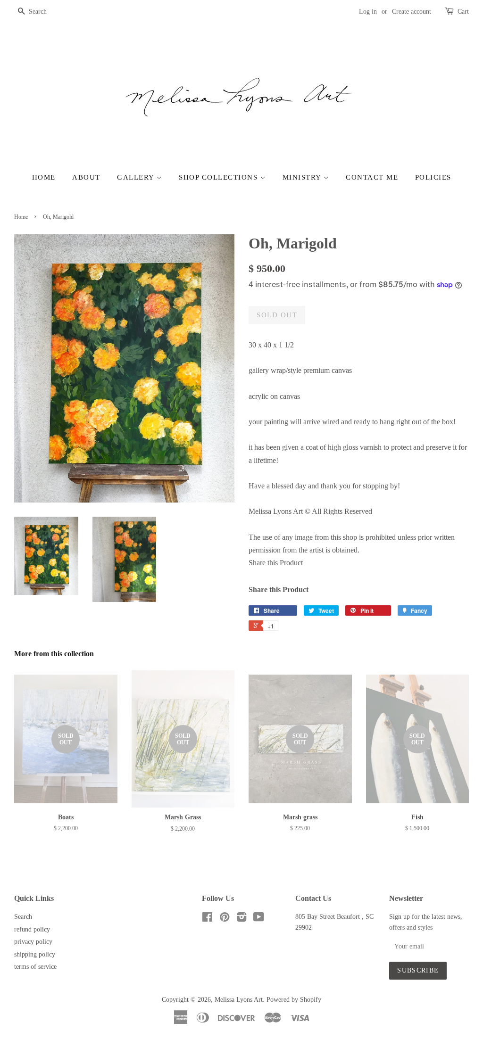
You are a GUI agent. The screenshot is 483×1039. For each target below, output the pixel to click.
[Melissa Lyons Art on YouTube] (258, 919)
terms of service (35, 966)
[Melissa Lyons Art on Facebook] (207, 919)
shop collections (219, 177)
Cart (463, 11)
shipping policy (34, 954)
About (86, 177)
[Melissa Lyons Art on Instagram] (241, 919)
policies (433, 177)
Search (23, 916)
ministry (303, 177)
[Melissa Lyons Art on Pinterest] (224, 919)
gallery (137, 177)
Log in (368, 11)
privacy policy (33, 941)
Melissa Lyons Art (239, 999)
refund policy (32, 929)
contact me (372, 177)
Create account (411, 11)
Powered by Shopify (293, 999)
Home (44, 177)
